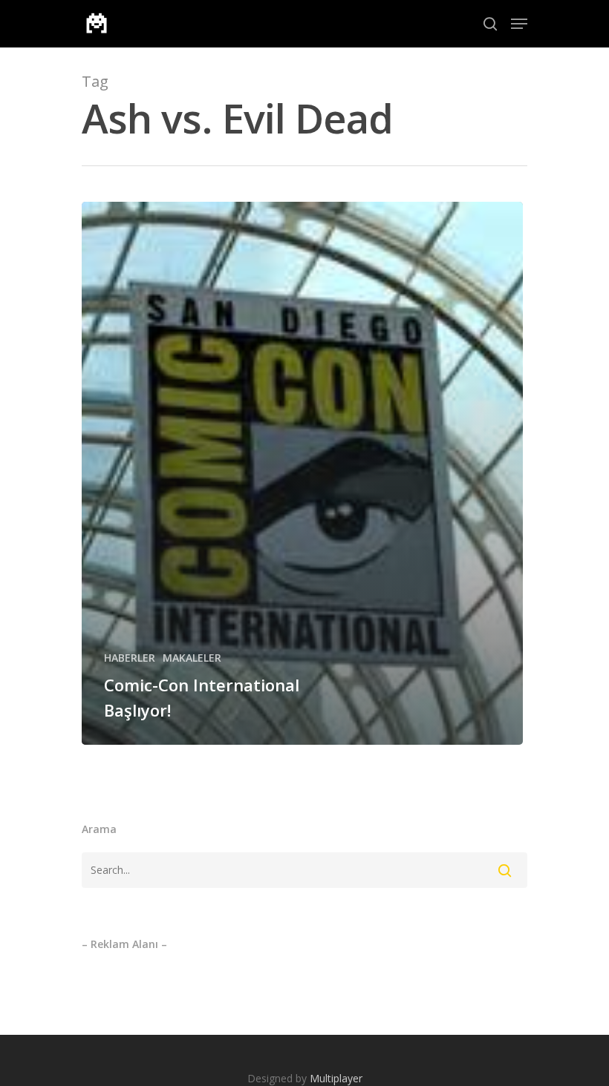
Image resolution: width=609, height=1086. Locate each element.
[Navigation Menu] (519, 23)
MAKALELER (192, 658)
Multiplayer (336, 1078)
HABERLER (129, 658)
